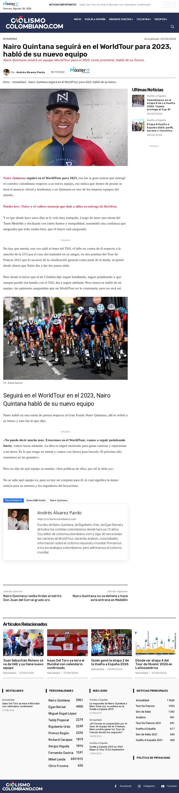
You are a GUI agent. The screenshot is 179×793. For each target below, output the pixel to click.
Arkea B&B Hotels (36, 500)
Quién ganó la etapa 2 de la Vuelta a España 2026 (110, 662)
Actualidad (10, 38)
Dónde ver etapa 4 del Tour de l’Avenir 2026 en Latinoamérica (153, 664)
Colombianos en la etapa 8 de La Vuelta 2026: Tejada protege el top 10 (161, 104)
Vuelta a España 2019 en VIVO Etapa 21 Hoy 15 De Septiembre (107, 748)
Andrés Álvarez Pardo (30, 72)
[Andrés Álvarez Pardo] (7, 72)
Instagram (149, 786)
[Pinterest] (54, 575)
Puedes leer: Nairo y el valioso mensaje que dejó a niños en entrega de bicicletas (60, 206)
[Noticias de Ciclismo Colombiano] (34, 22)
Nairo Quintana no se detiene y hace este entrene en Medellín (100, 598)
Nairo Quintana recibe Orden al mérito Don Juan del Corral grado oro (32, 598)
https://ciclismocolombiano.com (56, 519)
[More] (75, 575)
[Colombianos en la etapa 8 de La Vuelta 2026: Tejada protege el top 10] (138, 101)
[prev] (166, 4)
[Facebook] (34, 575)
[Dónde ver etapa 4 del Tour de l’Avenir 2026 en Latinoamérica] (155, 642)
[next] (173, 4)
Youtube (172, 786)
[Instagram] (139, 786)
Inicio (6, 82)
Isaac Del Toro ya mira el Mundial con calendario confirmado (115, 4)
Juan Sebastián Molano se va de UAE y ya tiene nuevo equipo (23, 664)
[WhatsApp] (64, 575)
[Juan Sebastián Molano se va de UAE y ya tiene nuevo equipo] (23, 642)
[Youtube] (163, 786)
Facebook (125, 786)
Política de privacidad (153, 757)
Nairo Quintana (15, 178)
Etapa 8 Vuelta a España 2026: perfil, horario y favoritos (160, 127)
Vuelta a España (156, 96)
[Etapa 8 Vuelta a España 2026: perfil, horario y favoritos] (138, 125)
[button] (172, 26)
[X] (44, 575)
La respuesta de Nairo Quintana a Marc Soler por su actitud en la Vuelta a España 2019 (108, 706)
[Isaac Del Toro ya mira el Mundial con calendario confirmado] (67, 642)
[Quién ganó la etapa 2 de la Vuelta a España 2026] (111, 642)
